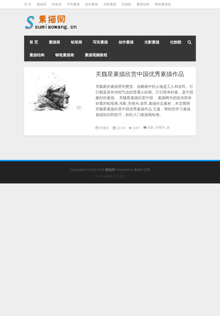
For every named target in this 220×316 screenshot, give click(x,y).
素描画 (41, 4)
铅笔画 (56, 4)
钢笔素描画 (163, 4)
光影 (150, 127)
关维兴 (104, 128)
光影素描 (109, 4)
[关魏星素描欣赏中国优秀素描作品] (58, 91)
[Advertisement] (110, 220)
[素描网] (51, 16)
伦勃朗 (126, 4)
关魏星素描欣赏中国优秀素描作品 (140, 74)
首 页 (27, 4)
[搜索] (189, 42)
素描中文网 (142, 170)
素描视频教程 (96, 55)
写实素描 (73, 4)
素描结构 (143, 4)
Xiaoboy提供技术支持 (110, 176)
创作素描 (91, 4)
